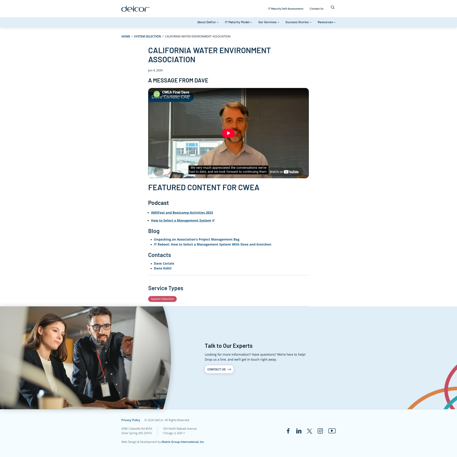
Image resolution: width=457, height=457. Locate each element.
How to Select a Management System (181, 220)
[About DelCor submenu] (218, 22)
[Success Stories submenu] (311, 22)
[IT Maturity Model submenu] (251, 22)
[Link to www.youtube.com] (332, 430)
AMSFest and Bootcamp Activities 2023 (182, 212)
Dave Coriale (164, 263)
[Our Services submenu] (278, 22)
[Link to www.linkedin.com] (299, 431)
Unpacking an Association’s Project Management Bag (196, 239)
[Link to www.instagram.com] (320, 431)
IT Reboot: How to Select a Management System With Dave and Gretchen (212, 244)
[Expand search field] (333, 8)
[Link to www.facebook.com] (288, 431)
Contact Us (216, 369)
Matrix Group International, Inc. (183, 442)
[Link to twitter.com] (309, 431)
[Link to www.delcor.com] (135, 9)
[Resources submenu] (335, 22)
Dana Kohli (163, 268)
